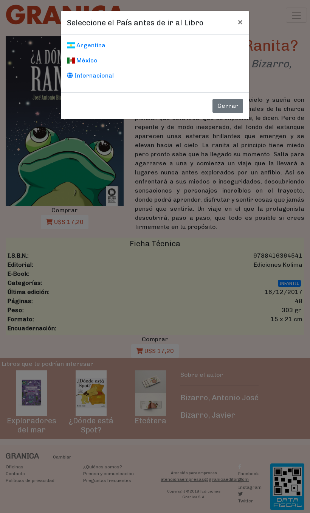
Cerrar (227, 105)
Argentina (90, 45)
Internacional (93, 75)
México (86, 60)
